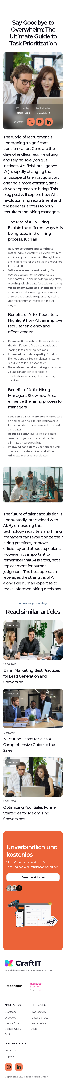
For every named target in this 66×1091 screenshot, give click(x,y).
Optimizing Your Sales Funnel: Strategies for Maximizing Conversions (30, 813)
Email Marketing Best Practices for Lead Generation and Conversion (32, 676)
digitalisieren (17, 970)
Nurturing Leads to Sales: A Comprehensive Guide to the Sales (29, 744)
